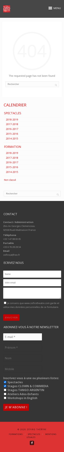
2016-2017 (12, 129)
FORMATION (12, 147)
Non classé (10, 179)
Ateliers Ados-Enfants (23, 394)
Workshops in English (22, 398)
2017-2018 (12, 124)
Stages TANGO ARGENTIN (25, 390)
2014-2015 (12, 138)
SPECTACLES (12, 113)
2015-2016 (12, 133)
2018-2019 (12, 119)
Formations (16, 434)
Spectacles (15, 382)
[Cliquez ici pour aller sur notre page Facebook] (32, 443)
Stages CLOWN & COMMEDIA (27, 386)
